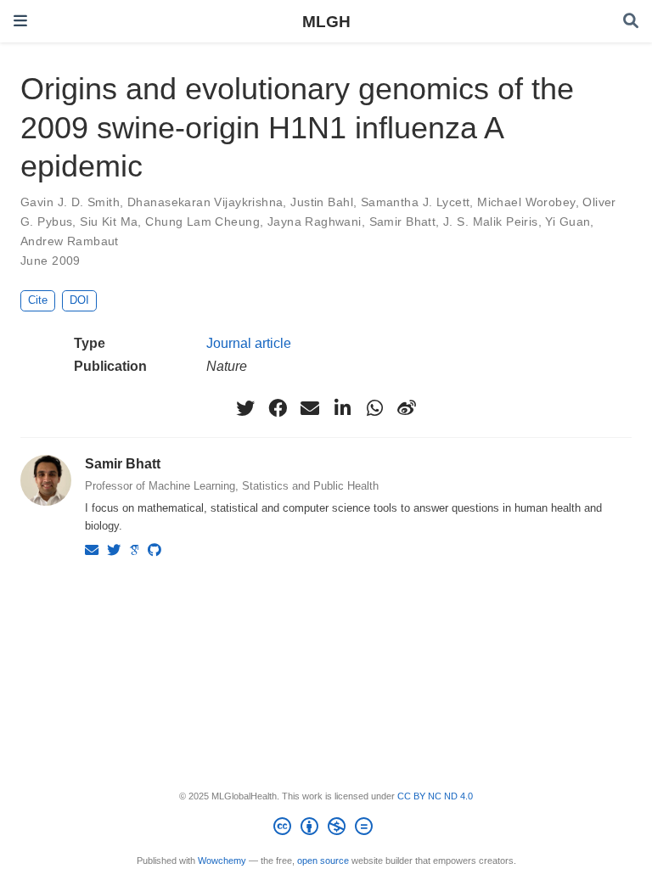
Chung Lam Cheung (202, 221)
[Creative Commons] (326, 829)
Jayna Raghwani (314, 221)
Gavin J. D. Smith (70, 202)
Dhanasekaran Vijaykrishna (205, 202)
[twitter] (245, 408)
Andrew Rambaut (69, 241)
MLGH (326, 21)
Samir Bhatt (402, 221)
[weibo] (406, 408)
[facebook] (277, 408)
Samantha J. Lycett (415, 202)
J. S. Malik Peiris (490, 221)
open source (323, 860)
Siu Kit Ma (109, 221)
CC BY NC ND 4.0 (435, 796)
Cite (38, 300)
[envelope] (310, 408)
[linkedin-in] (342, 408)
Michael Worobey (526, 202)
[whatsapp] (374, 408)
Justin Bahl (321, 202)
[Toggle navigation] (20, 20)
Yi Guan (567, 221)
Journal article (248, 342)
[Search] (630, 21)
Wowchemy (222, 860)
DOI (79, 300)
